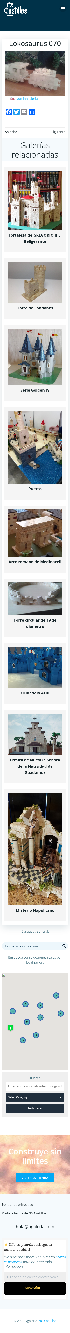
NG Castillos (47, 1321)
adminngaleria (27, 98)
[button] (10, 1028)
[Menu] (63, 8)
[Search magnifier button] (64, 946)
